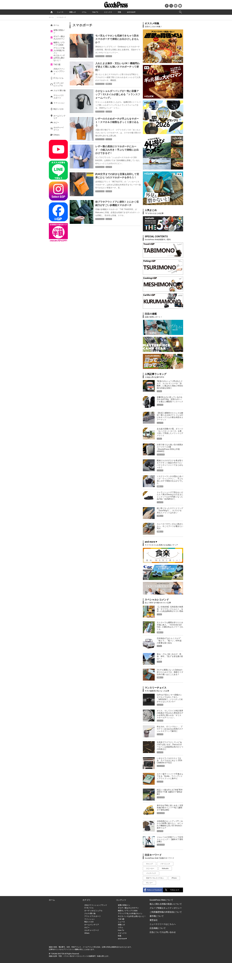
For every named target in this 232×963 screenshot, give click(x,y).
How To (95, 12)
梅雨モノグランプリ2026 (59, 43)
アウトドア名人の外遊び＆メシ (59, 50)
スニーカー (150, 868)
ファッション (59, 103)
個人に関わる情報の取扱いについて (166, 904)
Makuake (165, 868)
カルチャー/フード (58, 128)
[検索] (180, 12)
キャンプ (149, 864)
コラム (84, 12)
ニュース (60, 12)
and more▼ (131, 12)
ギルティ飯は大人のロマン (59, 37)
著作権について (157, 916)
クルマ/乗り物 (59, 90)
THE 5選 (56, 64)
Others (56, 135)
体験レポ (72, 12)
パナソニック (165, 864)
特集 (119, 12)
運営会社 (154, 920)
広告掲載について (158, 928)
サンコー (149, 883)
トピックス (108, 12)
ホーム (51, 17)
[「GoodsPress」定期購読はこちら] (58, 232)
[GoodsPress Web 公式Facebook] (58, 211)
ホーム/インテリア (59, 117)
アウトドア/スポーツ (58, 96)
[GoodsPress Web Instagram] (58, 190)
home (51, 12)
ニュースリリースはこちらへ (163, 924)
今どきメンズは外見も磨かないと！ (59, 57)
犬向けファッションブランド (59, 71)
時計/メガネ (58, 109)
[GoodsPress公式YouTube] (58, 149)
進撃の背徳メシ (59, 31)
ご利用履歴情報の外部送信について (166, 912)
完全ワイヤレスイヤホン (155, 878)
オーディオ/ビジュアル (58, 84)
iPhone (174, 878)
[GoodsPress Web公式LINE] (58, 170)
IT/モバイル (58, 78)
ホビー (56, 122)
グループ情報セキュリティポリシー (166, 908)
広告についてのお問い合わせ (163, 932)
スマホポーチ (61, 17)
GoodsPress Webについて (161, 900)
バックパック (151, 873)
